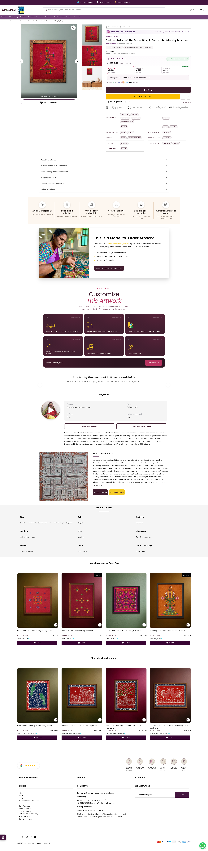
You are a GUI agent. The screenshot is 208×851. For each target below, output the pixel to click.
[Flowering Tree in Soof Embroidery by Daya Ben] (170, 600)
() (202, 9)
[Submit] (45, 9)
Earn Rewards (24, 806)
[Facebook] (18, 837)
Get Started (152, 363)
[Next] (77, 61)
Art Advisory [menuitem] (13, 17)
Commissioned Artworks (29, 801)
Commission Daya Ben (141, 426)
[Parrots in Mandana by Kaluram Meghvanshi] (37, 695)
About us (22, 793)
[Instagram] (22, 837)
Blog (21, 798)
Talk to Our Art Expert (143, 96)
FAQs (21, 795)
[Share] (188, 96)
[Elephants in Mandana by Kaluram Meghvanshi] (82, 695)
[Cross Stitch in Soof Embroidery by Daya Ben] (126, 600)
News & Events (25, 808)
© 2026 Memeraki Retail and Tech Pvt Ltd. (33, 843)
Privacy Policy (24, 816)
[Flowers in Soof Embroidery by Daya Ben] (82, 600)
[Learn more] (120, 27)
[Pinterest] (31, 837)
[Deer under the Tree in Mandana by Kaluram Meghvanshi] (126, 695)
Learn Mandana (117, 492)
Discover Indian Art (43, 17)
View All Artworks (89, 426)
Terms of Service (25, 819)
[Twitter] (27, 837)
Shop (3, 17)
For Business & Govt (62, 17)
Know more (187, 102)
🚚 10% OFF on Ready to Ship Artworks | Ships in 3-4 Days (104, 2)
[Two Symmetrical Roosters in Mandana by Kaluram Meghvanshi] (170, 695)
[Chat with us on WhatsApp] (202, 845)
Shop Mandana (100, 492)
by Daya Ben (111, 43)
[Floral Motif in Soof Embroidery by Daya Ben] (37, 600)
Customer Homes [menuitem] (27, 17)
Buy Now (148, 90)
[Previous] (20, 61)
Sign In (191, 10)
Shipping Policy (25, 811)
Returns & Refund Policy (28, 814)
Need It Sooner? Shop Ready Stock (109, 268)
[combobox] (104, 9)
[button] (148, 32)
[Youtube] (35, 837)
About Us (76, 17)
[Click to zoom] (73, 27)
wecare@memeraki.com (104, 793)
